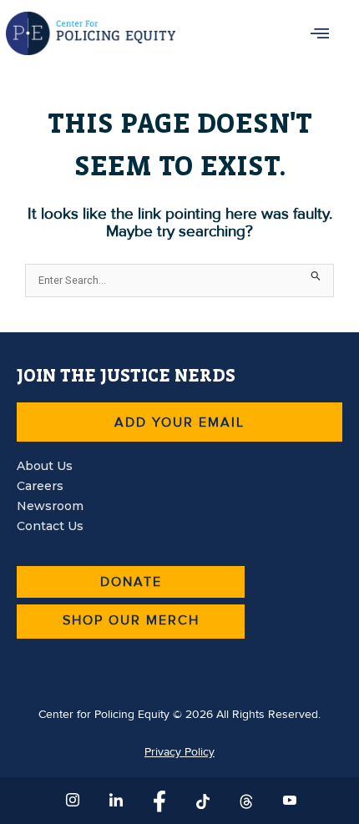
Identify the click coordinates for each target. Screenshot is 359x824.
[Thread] (245, 800)
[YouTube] (288, 800)
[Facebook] (158, 800)
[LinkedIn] (114, 800)
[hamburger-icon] (321, 33)
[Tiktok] (201, 800)
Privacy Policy (179, 752)
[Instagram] (71, 800)
